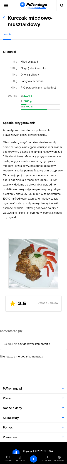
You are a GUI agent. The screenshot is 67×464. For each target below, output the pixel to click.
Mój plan (20, 461)
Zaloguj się (10, 344)
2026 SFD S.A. (45, 451)
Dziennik (8, 461)
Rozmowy (46, 461)
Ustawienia (59, 461)
